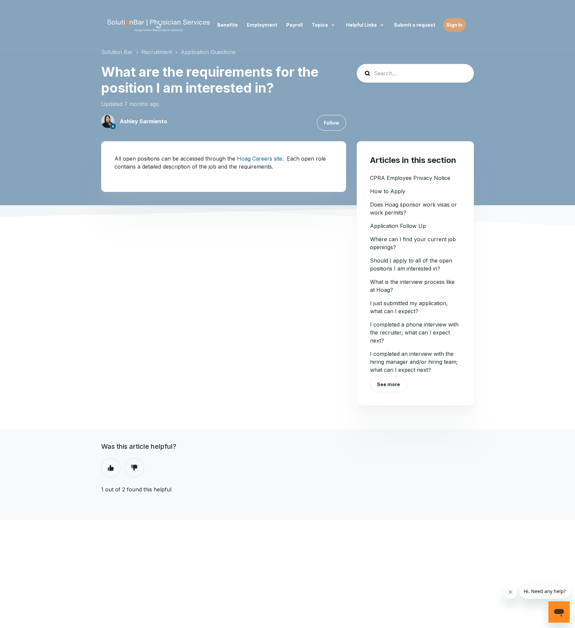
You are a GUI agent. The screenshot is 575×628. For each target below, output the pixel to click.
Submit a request (414, 25)
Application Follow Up (398, 226)
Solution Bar (117, 52)
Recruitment (156, 52)
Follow (331, 123)
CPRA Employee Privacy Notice (410, 178)
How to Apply (387, 191)
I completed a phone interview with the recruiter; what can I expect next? (414, 332)
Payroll (294, 25)
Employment (262, 25)
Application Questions (208, 52)
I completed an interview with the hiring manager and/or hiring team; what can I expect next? (414, 361)
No (134, 467)
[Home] (158, 25)
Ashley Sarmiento (143, 121)
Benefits (227, 25)
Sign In (455, 25)
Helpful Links (362, 25)
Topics (320, 25)
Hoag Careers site (259, 158)
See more (388, 384)
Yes (110, 467)
